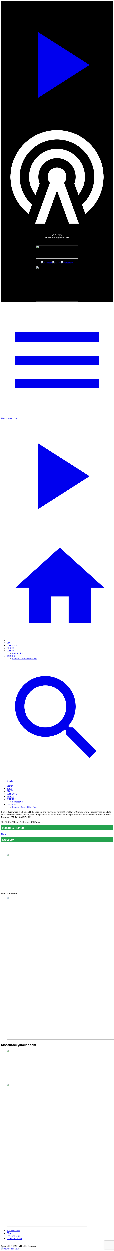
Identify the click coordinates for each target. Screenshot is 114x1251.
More (3, 833)
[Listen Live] (57, 63)
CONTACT (11, 650)
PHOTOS (10, 648)
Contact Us (17, 653)
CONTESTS (12, 645)
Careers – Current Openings (24, 658)
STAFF (10, 642)
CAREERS (11, 656)
